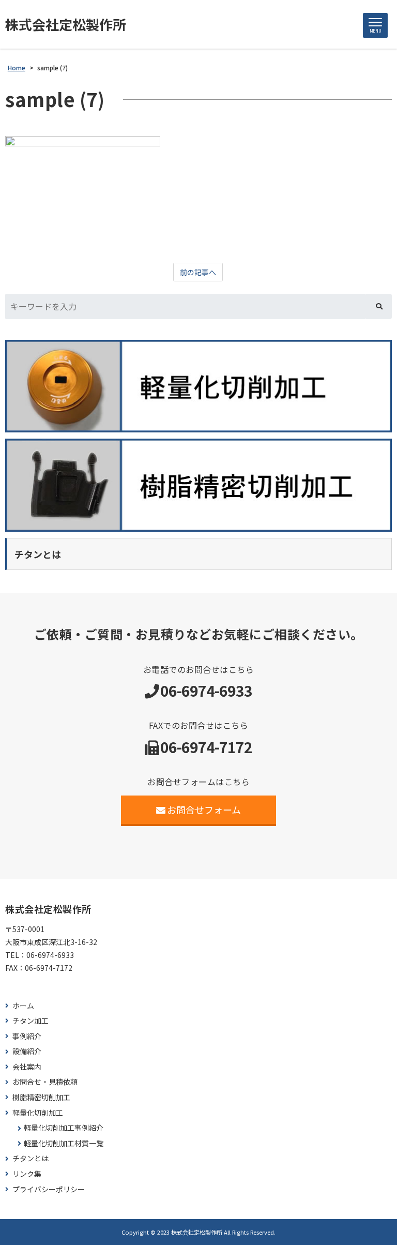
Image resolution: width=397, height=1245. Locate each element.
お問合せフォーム (204, 809)
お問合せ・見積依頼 (45, 1082)
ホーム (23, 1006)
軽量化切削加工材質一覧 (63, 1143)
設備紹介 (26, 1051)
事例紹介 (26, 1036)
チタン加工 (30, 1021)
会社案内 (26, 1067)
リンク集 (26, 1174)
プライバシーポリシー (48, 1189)
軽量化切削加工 (37, 1113)
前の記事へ (198, 272)
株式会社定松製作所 (65, 24)
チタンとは (30, 1158)
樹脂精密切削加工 (41, 1097)
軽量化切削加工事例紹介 (63, 1128)
